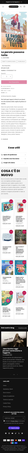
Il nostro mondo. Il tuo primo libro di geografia (6, 309)
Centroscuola (9, 445)
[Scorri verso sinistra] (10, 374)
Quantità (3, 73)
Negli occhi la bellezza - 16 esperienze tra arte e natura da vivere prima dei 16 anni (20, 280)
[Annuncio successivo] (25, 2)
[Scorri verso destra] (17, 374)
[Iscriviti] (23, 418)
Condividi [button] (5, 139)
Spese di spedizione (8, 396)
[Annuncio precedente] (3, 2)
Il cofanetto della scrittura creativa (20, 309)
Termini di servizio (8, 399)
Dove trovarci (7, 392)
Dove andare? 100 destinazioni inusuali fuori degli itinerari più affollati (20, 250)
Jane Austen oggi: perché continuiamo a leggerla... (12, 351)
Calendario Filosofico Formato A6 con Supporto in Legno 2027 (20, 219)
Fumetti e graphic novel (9, 61)
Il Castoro (5, 58)
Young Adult (21, 61)
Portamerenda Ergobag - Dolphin (7, 248)
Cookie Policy (7, 403)
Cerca (4, 385)
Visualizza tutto (22, 327)
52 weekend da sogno (7, 278)
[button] (3, 6)
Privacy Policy (7, 406)
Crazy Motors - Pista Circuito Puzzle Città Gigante (7, 218)
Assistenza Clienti (8, 389)
